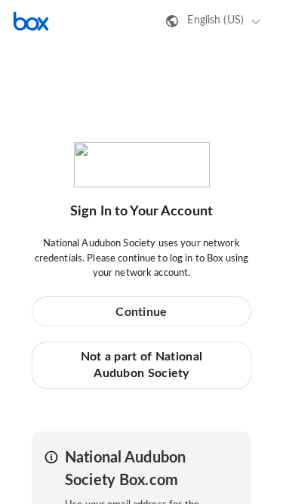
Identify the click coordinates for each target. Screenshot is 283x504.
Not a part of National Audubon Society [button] (142, 365)
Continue (141, 312)
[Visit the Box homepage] (31, 21)
